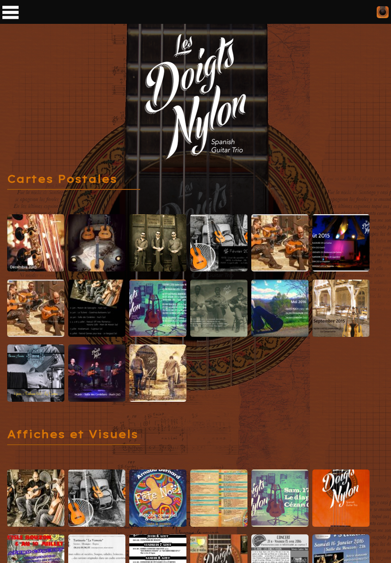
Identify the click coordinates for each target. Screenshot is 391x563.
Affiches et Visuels (72, 434)
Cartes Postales (62, 179)
